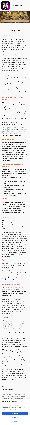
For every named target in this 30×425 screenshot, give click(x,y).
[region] (15, 412)
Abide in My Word (17, 5)
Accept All (15, 413)
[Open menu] (28, 5)
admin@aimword (13, 177)
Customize (15, 417)
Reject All (15, 421)
